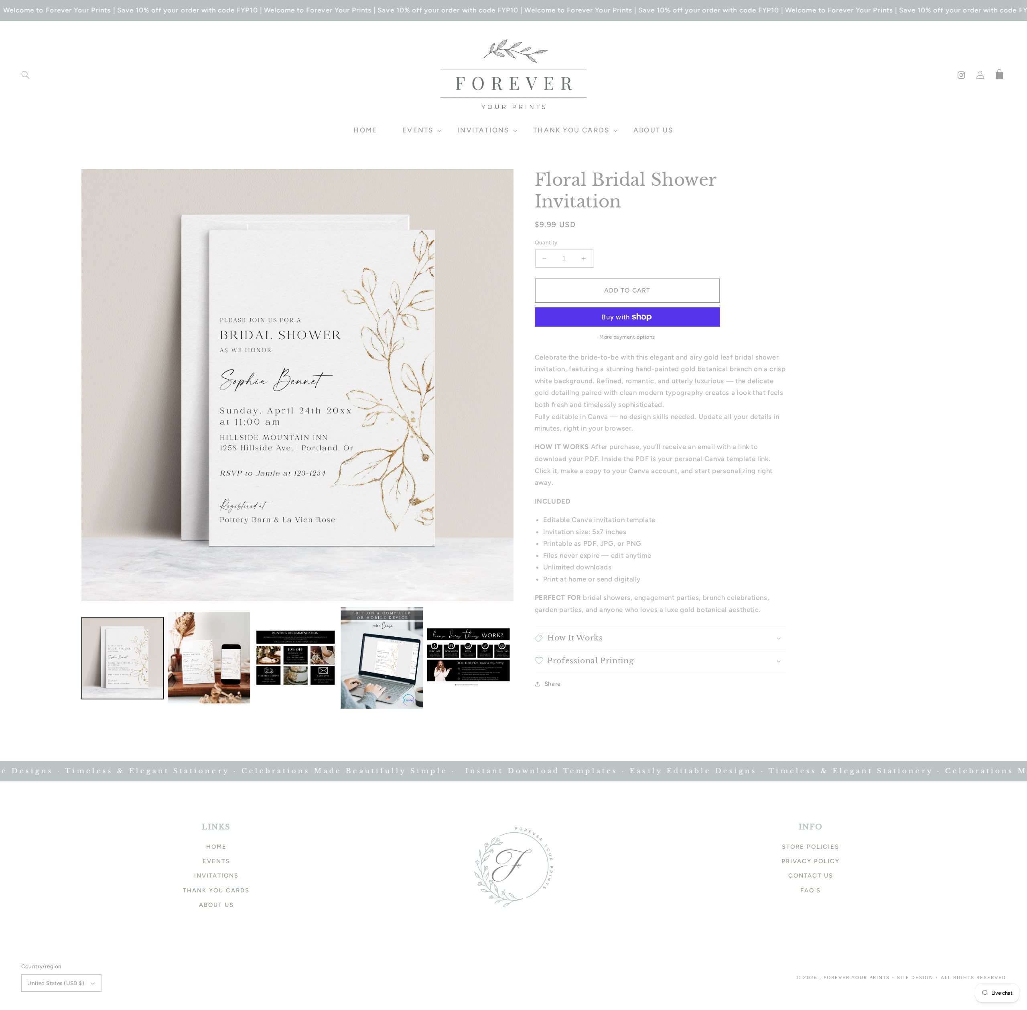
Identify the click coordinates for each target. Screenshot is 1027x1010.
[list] (297, 385)
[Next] (501, 385)
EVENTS (216, 861)
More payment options (627, 337)
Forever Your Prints (857, 977)
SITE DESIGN (915, 977)
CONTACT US (810, 875)
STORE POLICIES (810, 846)
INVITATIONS (216, 875)
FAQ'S (810, 890)
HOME (216, 846)
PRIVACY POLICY (810, 861)
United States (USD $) (55, 983)
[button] (25, 75)
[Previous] (93, 385)
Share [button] (552, 683)
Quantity (546, 242)
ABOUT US (216, 904)
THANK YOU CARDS (216, 890)
